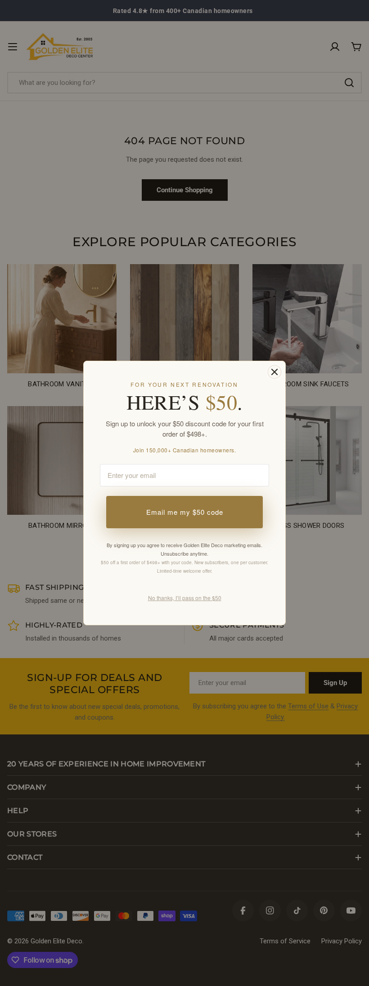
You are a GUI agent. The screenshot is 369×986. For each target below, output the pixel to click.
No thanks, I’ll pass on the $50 (184, 597)
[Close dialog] (274, 372)
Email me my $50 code (184, 512)
